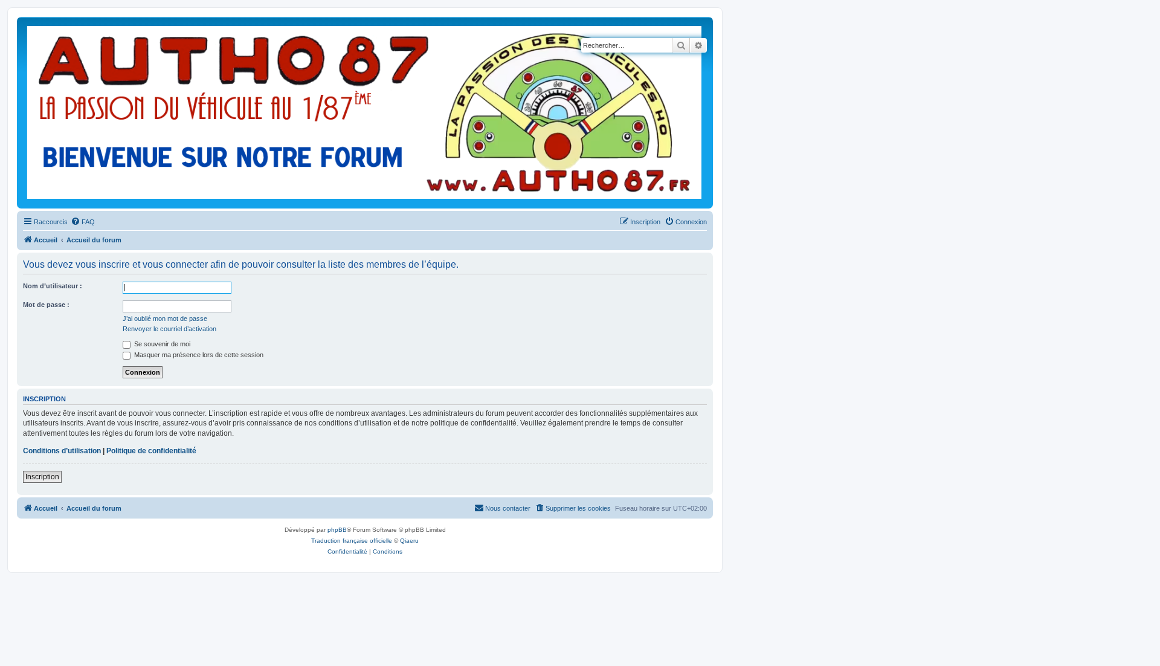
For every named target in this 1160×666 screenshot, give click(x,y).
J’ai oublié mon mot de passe (165, 318)
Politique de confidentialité (151, 451)
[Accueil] (364, 112)
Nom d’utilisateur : (52, 285)
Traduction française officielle (351, 540)
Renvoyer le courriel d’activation (169, 328)
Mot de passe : (46, 304)
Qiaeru (409, 540)
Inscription (42, 477)
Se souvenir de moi (161, 344)
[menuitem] (83, 222)
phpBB (337, 529)
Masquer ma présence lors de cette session (197, 354)
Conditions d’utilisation (62, 451)
